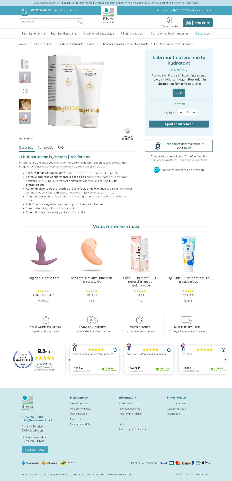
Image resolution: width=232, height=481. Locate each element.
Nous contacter (202, 10)
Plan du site (84, 474)
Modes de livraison (130, 403)
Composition (46, 147)
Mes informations (80, 403)
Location (124, 419)
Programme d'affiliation (133, 429)
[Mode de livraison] (48, 462)
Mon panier (76, 419)
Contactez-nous (176, 408)
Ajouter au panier (179, 124)
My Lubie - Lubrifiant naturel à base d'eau (188, 280)
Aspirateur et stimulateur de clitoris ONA (92, 280)
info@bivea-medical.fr (38, 420)
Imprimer (26, 138)
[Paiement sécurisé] (185, 462)
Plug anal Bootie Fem (43, 278)
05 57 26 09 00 (41, 10)
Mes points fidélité (81, 424)
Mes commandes (80, 408)
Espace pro (174, 413)
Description (27, 147)
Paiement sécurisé (129, 408)
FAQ (61, 147)
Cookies (73, 474)
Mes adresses (78, 413)
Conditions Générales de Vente (53, 474)
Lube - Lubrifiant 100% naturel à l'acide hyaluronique (140, 281)
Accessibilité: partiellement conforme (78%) (112, 474)
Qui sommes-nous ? (179, 403)
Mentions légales (29, 474)
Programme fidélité (130, 413)
